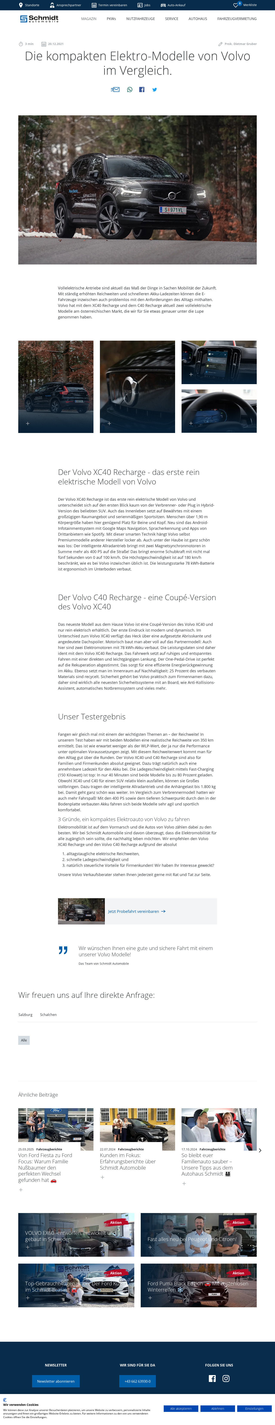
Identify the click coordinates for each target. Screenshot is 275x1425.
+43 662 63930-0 (138, 1381)
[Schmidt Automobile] (39, 18)
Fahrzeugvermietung (237, 18)
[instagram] (226, 1378)
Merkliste (248, 4)
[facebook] (212, 1378)
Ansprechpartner (69, 5)
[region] (137, 1016)
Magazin (88, 18)
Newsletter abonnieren (56, 1381)
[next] (260, 1150)
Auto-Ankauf (176, 5)
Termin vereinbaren (112, 5)
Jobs (147, 5)
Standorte (32, 5)
